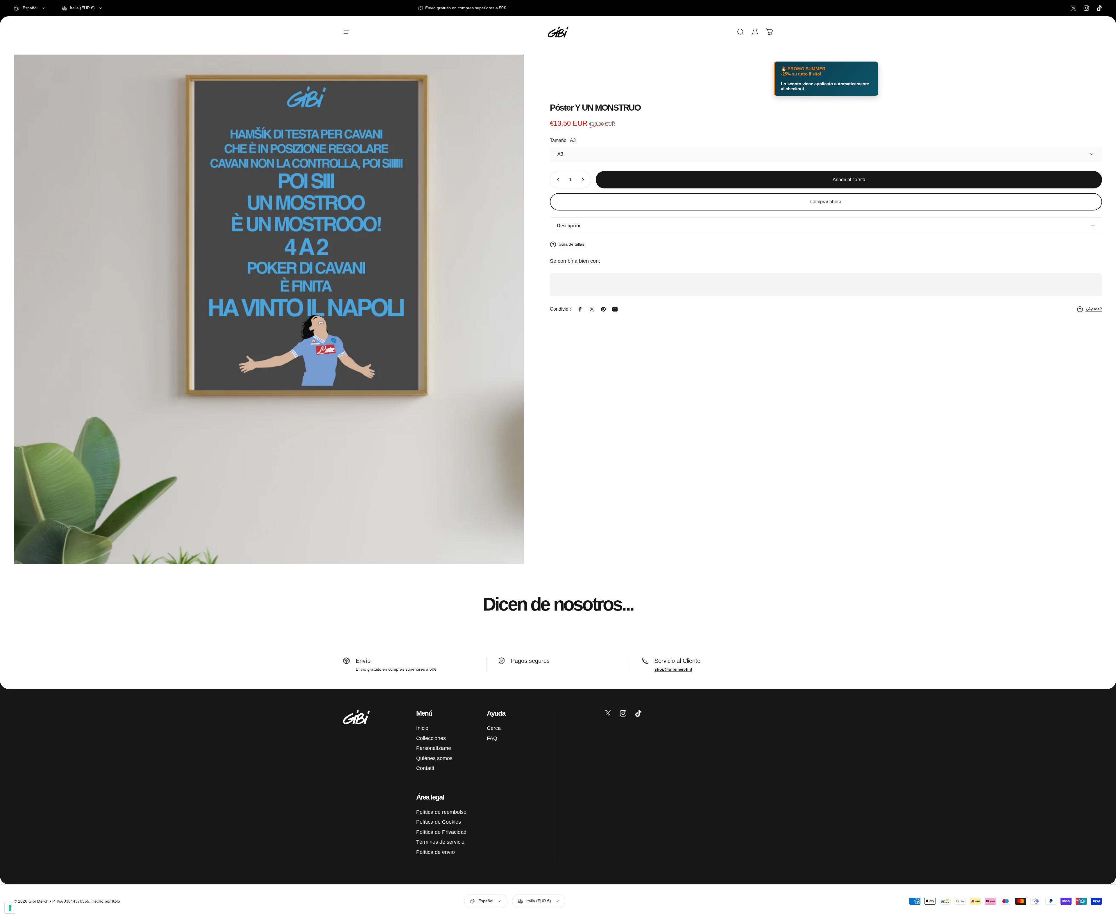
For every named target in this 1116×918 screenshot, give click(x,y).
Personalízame (433, 748)
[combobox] (30, 8)
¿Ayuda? (1093, 309)
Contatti (425, 768)
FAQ (492, 738)
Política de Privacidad (441, 832)
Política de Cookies (438, 822)
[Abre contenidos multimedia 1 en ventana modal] (269, 309)
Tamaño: (563, 140)
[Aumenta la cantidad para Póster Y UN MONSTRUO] (584, 179)
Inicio (422, 728)
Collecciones (431, 738)
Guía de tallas (571, 244)
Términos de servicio (440, 842)
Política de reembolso (441, 812)
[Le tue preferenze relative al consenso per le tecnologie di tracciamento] (10, 907)
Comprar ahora (825, 201)
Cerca (494, 728)
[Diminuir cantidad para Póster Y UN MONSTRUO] (557, 179)
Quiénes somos (434, 758)
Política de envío (435, 852)
